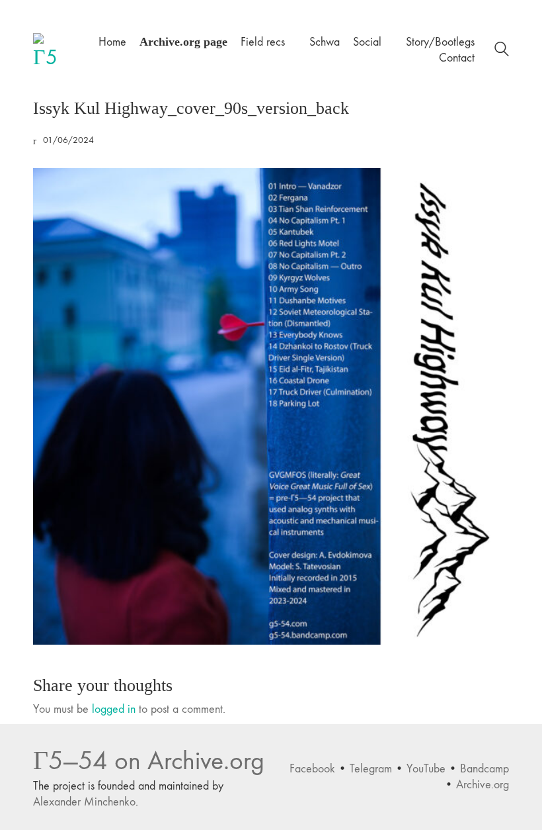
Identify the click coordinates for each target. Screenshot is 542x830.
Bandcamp (484, 769)
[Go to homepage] (49, 49)
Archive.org (482, 785)
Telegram (371, 769)
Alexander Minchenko (84, 802)
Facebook (312, 769)
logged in (114, 709)
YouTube (425, 769)
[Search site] (501, 51)
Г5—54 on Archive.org (148, 760)
